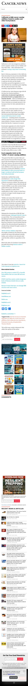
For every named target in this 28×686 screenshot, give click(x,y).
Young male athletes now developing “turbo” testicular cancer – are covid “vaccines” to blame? (15, 623)
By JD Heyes (14, 648)
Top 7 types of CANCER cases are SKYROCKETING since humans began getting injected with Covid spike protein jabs (16, 531)
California (11, 318)
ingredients (22, 320)
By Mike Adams (15, 550)
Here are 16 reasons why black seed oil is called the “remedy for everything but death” (16, 616)
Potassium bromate (6, 322)
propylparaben (17, 322)
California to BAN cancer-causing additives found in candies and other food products (16, 524)
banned (16, 316)
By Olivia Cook (15, 514)
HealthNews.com (6, 296)
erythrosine (18, 318)
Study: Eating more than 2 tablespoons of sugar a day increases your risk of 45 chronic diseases (17, 569)
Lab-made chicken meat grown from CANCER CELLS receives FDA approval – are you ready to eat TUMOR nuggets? (16, 555)
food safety (10, 320)
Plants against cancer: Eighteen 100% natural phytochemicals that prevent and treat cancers (16, 589)
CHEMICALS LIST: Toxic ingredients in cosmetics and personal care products (16, 629)
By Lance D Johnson (15, 572)
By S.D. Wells (14, 518)
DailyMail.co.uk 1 (5, 293)
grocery (16, 320)
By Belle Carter (15, 526)
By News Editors (15, 611)
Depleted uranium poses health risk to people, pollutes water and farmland (16, 595)
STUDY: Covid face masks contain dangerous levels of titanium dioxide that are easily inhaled (13, 280)
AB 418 (12, 316)
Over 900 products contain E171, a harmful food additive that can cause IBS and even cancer (13, 274)
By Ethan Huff (14, 542)
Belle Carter (11, 23)
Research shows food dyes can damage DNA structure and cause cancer (16, 582)
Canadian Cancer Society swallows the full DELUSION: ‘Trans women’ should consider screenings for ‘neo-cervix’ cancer (16, 636)
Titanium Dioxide (6, 324)
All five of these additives (9, 230)
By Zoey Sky (14, 564)
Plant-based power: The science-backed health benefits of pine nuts (16, 512)
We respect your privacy (19, 667)
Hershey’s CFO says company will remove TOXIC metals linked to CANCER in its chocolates (16, 602)
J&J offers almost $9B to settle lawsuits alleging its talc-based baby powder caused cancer (16, 576)
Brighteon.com (5, 305)
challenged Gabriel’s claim (18, 215)
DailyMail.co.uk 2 (6, 302)
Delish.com (4, 299)
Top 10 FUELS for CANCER (13, 517)
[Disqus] (14, 417)
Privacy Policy (11, 674)
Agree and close (13, 677)
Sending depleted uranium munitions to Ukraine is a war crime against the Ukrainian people (16, 609)
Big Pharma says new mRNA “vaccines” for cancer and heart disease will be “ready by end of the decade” (16, 539)
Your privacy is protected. (6, 343)
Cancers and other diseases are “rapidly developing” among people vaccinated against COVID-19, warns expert (16, 562)
